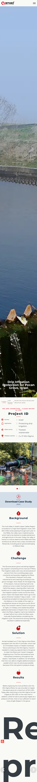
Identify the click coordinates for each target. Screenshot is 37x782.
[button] (34, 3)
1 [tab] (17, 488)
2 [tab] (19, 488)
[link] (8, 3)
